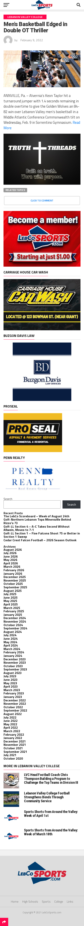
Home (15, 901)
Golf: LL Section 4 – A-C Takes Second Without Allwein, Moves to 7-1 (37, 528)
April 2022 (11, 727)
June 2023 (11, 679)
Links (70, 901)
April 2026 (11, 563)
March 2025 (12, 607)
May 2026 (10, 559)
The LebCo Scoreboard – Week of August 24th (36, 516)
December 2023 (15, 659)
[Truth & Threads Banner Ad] (42, 183)
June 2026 (11, 556)
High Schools (30, 901)
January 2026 (13, 573)
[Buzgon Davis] (42, 399)
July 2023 (10, 676)
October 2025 (13, 583)
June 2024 (11, 638)
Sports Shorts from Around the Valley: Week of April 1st (51, 814)
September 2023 (15, 669)
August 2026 (13, 549)
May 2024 (10, 642)
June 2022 (11, 720)
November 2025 (15, 580)
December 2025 (15, 577)
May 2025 (10, 600)
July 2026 (10, 553)
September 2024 (15, 628)
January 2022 (13, 737)
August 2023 (13, 672)
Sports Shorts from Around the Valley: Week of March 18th (51, 832)
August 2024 (13, 631)
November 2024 (15, 621)
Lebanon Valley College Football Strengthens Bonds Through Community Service (47, 797)
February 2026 (14, 570)
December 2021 (15, 741)
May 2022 (10, 724)
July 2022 (10, 717)
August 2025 (13, 590)
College (58, 901)
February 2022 (14, 734)
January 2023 (13, 696)
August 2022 (13, 714)
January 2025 (13, 614)
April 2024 (11, 645)
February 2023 (14, 693)
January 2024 (13, 655)
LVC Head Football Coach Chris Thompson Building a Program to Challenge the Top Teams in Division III (51, 779)
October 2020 (13, 758)
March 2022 (12, 731)
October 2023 (13, 666)
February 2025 (14, 611)
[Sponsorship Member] (42, 265)
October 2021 (13, 748)
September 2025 (15, 587)
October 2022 (13, 707)
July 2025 (10, 594)
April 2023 (11, 686)
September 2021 (15, 751)
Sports (46, 901)
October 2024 (13, 625)
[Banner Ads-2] (42, 329)
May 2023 (10, 683)
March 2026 (12, 566)
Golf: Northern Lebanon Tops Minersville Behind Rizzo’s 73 (37, 521)
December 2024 (15, 618)
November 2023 (15, 662)
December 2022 (15, 700)
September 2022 (15, 710)
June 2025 (11, 597)
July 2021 (10, 755)
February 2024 (14, 652)
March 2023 (12, 690)
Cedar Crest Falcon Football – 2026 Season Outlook (40, 540)
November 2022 (15, 703)
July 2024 (10, 635)
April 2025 (11, 604)
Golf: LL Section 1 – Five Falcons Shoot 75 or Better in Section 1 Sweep (42, 535)
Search (8, 498)
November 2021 (15, 744)
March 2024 (12, 649)
